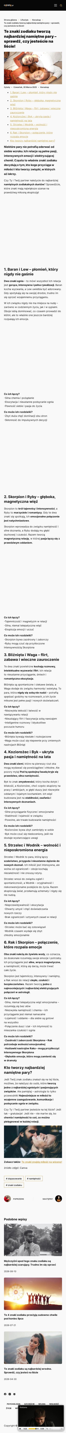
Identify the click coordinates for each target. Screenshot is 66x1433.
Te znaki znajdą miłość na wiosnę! (41, 1161)
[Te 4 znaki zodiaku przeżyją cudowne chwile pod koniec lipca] (33, 1294)
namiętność (34, 1178)
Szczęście (29, 1404)
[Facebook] (5, 1394)
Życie (8, 1408)
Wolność (54, 1404)
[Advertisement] (33, 230)
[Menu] (55, 5)
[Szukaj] (61, 5)
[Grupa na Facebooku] (14, 1394)
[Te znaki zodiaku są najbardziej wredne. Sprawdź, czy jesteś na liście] (33, 1347)
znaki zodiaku (14, 1185)
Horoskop (44, 87)
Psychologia (13, 1404)
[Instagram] (10, 1394)
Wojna (41, 1404)
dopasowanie (14, 1178)
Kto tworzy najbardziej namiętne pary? (32, 140)
